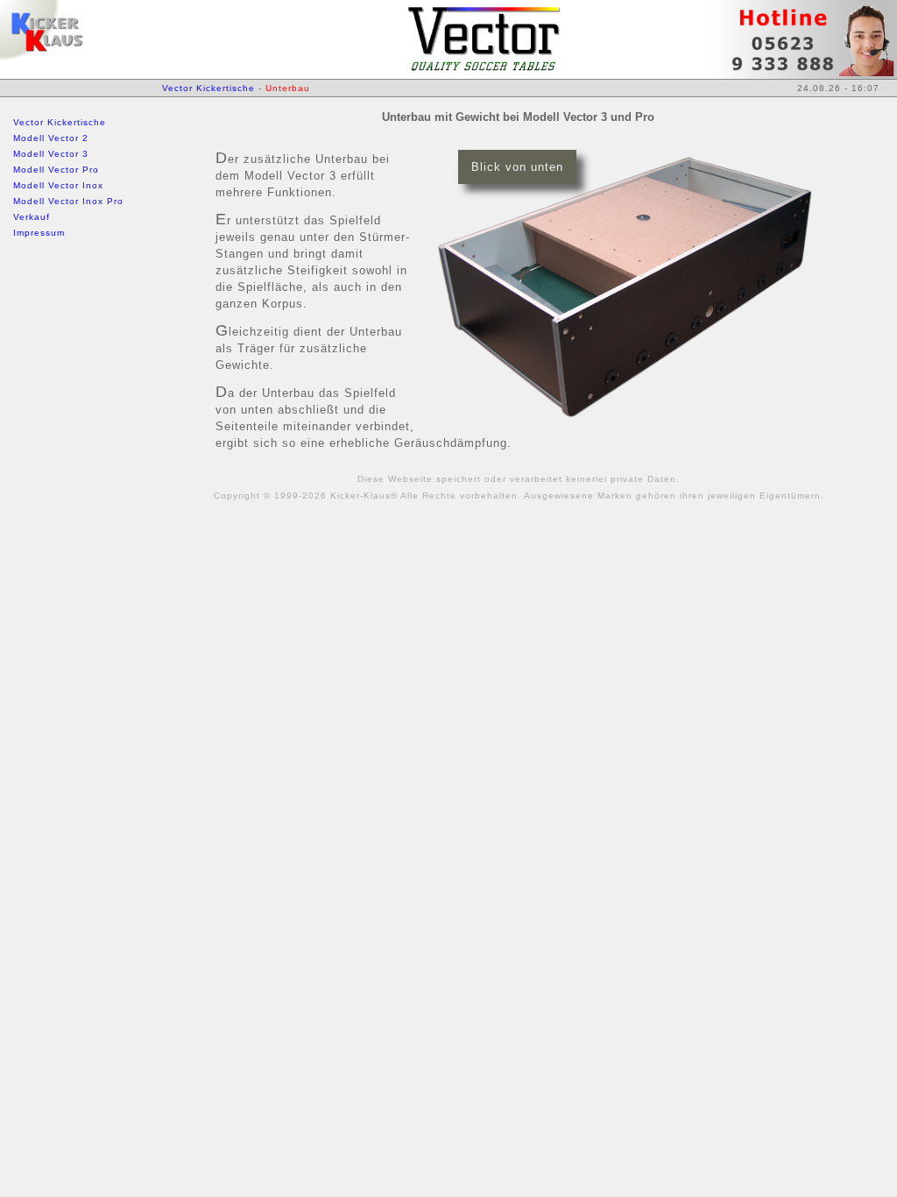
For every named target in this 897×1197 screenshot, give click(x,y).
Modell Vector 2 (50, 138)
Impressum (39, 232)
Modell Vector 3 (50, 154)
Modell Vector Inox (58, 185)
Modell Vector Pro (56, 169)
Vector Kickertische (59, 122)
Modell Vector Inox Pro (68, 201)
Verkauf (31, 217)
